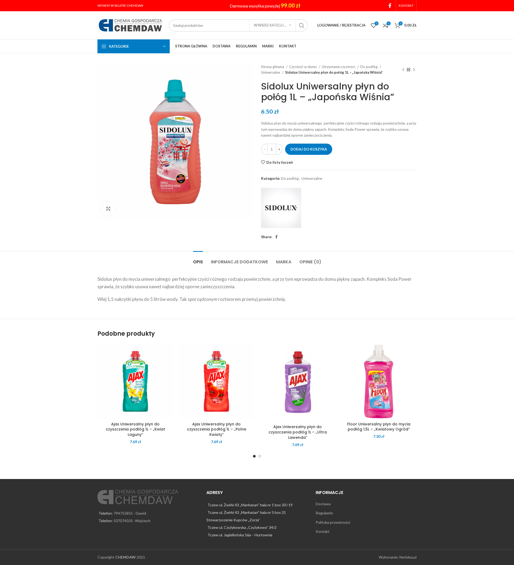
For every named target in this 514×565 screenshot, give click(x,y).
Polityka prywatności (333, 522)
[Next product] (414, 69)
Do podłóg (369, 67)
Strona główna (273, 67)
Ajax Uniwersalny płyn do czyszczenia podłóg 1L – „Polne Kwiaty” (216, 429)
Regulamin (324, 513)
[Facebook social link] (390, 6)
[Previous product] (403, 69)
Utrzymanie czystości (339, 67)
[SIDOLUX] (281, 208)
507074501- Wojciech (132, 520)
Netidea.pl (408, 557)
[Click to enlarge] (108, 209)
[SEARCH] (302, 25)
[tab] (198, 259)
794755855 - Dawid (130, 513)
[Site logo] (130, 25)
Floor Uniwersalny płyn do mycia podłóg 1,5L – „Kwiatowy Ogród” (378, 426)
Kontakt (323, 531)
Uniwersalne (271, 72)
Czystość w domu (303, 67)
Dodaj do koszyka (308, 149)
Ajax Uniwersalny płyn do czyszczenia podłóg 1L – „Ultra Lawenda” (298, 432)
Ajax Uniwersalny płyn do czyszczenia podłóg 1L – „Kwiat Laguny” (135, 429)
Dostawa (323, 504)
